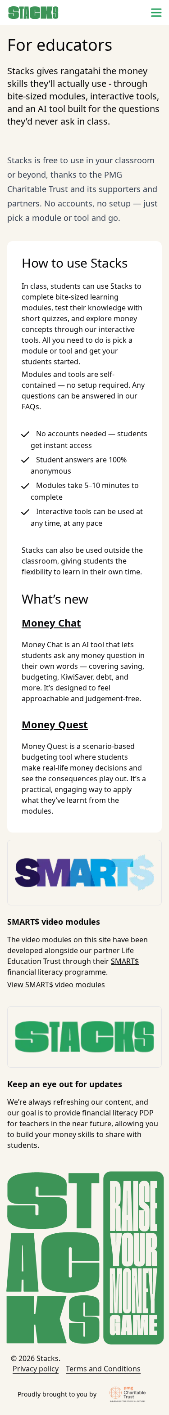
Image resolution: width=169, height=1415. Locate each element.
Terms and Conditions (103, 1369)
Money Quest (55, 724)
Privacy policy (36, 1369)
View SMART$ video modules (56, 985)
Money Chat (51, 622)
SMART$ (125, 961)
